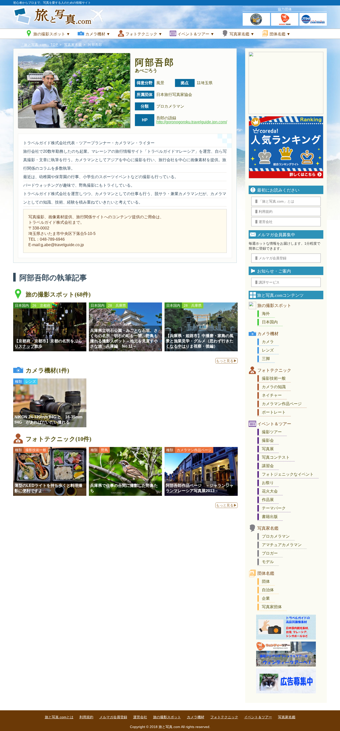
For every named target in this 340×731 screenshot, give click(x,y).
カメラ (268, 342)
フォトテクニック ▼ (143, 34)
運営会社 (140, 717)
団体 (266, 581)
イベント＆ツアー (274, 424)
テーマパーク (274, 508)
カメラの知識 (274, 387)
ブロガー (270, 553)
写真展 (268, 449)
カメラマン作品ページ (282, 404)
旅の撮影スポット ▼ (51, 34)
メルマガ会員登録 (113, 717)
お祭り (268, 483)
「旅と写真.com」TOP (39, 45)
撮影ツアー (272, 432)
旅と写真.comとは (59, 717)
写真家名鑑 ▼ (241, 34)
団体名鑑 (265, 573)
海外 (266, 313)
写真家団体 (272, 607)
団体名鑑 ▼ (280, 34)
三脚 (266, 359)
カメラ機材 (268, 333)
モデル (268, 562)
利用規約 (86, 717)
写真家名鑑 (73, 45)
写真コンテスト (276, 457)
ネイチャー (272, 395)
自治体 (268, 590)
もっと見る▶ (226, 361)
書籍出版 (270, 516)
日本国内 (270, 322)
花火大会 (270, 491)
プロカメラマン (276, 536)
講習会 (268, 466)
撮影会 (268, 440)
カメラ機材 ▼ (97, 34)
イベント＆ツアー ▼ (195, 34)
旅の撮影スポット (274, 305)
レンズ (268, 350)
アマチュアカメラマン (282, 545)
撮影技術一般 (274, 378)
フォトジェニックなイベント (288, 474)
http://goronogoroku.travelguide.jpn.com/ (191, 122)
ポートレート (274, 412)
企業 (266, 598)
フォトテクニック (274, 370)
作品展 (268, 500)
